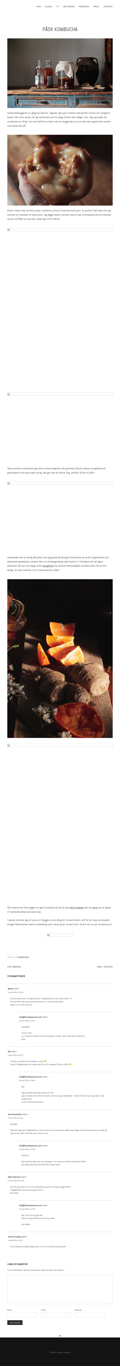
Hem (39, 6)
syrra (94, 907)
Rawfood (23, 957)
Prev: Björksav (14, 966)
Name (9, 1310)
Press (96, 6)
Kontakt (108, 6)
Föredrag (84, 6)
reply (16, 989)
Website (78, 1310)
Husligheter (48, 565)
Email (43, 1310)
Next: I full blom (105, 966)
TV (57, 6)
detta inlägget (77, 907)
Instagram (68, 6)
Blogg (48, 6)
